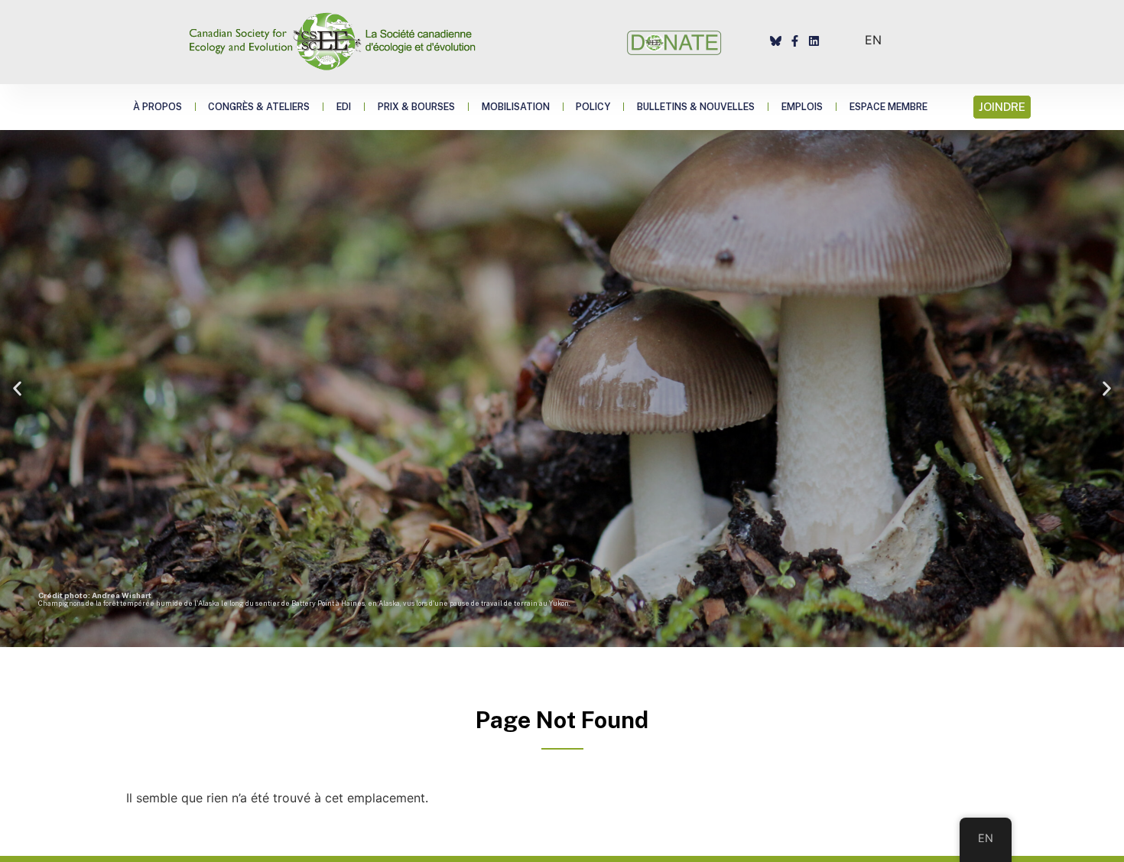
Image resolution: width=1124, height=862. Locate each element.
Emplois (802, 106)
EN (873, 39)
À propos (157, 106)
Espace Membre (888, 106)
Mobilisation (516, 106)
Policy (593, 106)
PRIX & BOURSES (416, 106)
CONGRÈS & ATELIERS (259, 106)
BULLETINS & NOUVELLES (696, 106)
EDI (343, 106)
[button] (17, 388)
